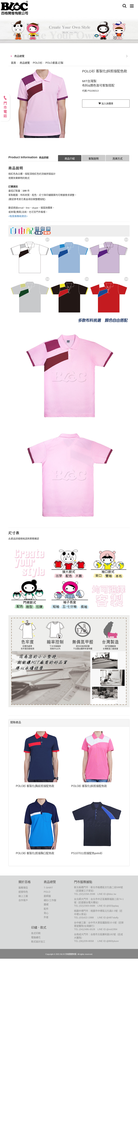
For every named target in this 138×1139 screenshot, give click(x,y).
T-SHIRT (48, 887)
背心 (46, 913)
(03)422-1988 (86, 917)
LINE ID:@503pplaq (108, 905)
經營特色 (23, 891)
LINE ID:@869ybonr (108, 941)
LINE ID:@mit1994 (107, 929)
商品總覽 (19, 56)
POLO (47, 891)
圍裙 (46, 904)
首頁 (13, 62)
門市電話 (5, 109)
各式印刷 (36, 933)
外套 (46, 917)
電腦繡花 (36, 937)
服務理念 (23, 887)
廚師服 (47, 896)
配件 (46, 908)
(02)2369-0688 (87, 905)
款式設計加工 (38, 941)
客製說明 (94, 158)
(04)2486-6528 (87, 929)
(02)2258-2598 (87, 894)
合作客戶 (23, 900)
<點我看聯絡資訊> (18, 216)
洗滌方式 (117, 158)
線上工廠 (23, 896)
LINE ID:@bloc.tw (106, 894)
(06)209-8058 (86, 941)
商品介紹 (70, 158)
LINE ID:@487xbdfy (107, 917)
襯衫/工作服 (50, 900)
